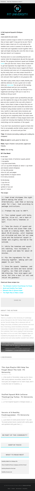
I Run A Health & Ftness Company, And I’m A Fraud (14, 464)
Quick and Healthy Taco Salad (12, 288)
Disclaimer (25, 488)
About (9, 488)
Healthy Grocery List (7, 472)
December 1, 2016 (6, 417)
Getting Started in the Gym (8, 468)
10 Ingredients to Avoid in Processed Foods (17, 350)
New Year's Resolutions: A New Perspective (17, 1)
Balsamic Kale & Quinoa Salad (12, 290)
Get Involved (18, 488)
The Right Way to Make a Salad (13, 293)
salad (2, 63)
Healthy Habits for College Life (9, 461)
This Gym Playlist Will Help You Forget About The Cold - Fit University (15, 369)
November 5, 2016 (6, 374)
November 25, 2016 (7, 399)
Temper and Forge (27, 485)
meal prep (10, 85)
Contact (13, 488)
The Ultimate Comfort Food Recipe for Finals (17, 286)
